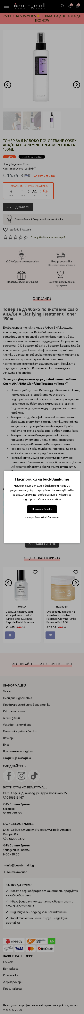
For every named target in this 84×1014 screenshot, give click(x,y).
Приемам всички (42, 509)
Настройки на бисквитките (42, 517)
